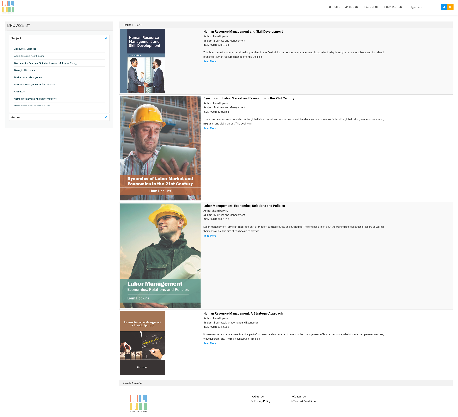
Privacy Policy (262, 401)
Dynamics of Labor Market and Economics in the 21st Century (248, 98)
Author (15, 117)
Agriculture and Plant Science (29, 56)
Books (353, 7)
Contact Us (394, 7)
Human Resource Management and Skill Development (243, 31)
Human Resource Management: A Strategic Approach (243, 313)
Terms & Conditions (304, 401)
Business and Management (28, 77)
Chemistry (19, 91)
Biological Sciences (24, 70)
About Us (372, 7)
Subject (16, 38)
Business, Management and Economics (34, 84)
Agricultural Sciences (25, 48)
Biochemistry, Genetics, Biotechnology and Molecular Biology (45, 63)
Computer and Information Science (32, 106)
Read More (209, 61)
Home (335, 7)
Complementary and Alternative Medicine (35, 98)
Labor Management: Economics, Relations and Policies (244, 206)
